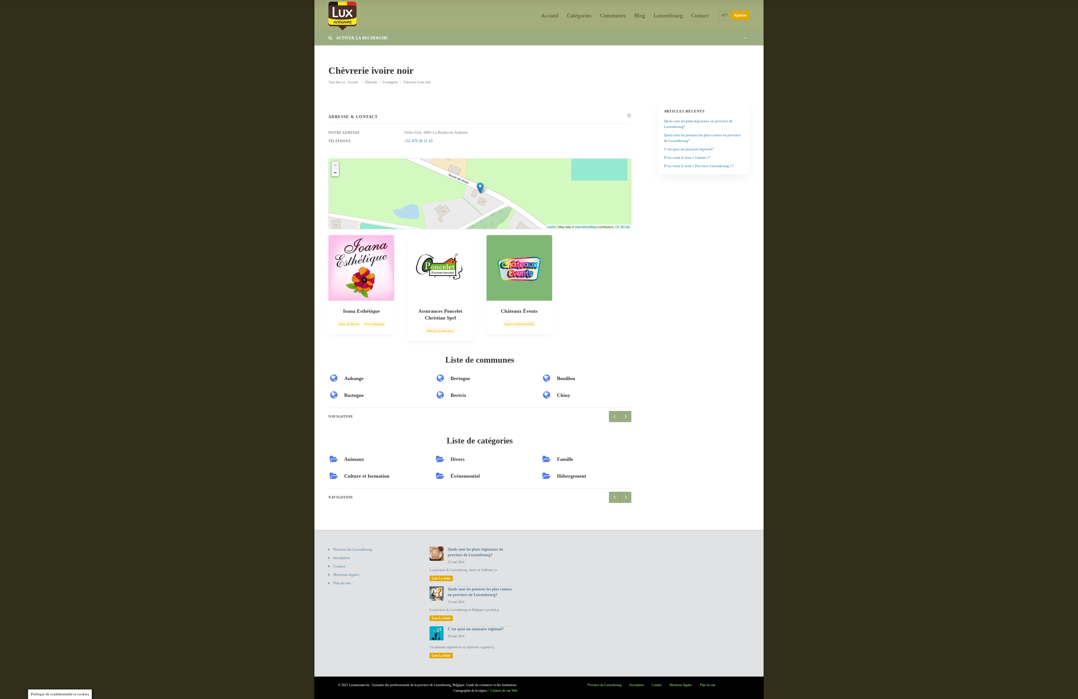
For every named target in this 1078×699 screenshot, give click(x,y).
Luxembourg (668, 15)
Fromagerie (390, 82)
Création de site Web (503, 691)
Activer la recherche (361, 38)
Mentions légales (346, 574)
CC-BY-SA (622, 226)
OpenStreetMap (586, 226)
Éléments (371, 82)
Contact (700, 15)
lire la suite (441, 578)
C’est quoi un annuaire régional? (689, 149)
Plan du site (342, 583)
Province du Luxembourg (352, 549)
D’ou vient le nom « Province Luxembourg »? (699, 166)
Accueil (550, 15)
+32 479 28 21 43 (418, 141)
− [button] (335, 173)
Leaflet (551, 226)
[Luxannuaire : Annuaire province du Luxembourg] (342, 15)
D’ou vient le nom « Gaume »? (687, 157)
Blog (639, 15)
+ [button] (335, 165)
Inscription (341, 558)
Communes (613, 15)
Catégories (579, 15)
